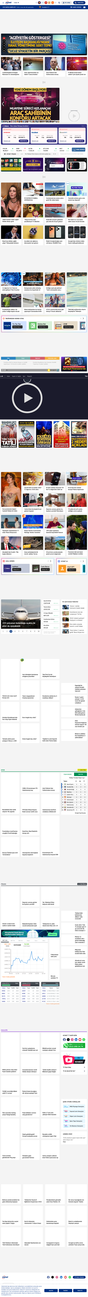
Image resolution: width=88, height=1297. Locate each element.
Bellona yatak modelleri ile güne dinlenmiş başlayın (10, 1201)
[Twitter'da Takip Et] (68, 1039)
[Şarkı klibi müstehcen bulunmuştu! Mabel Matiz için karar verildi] (47, 121)
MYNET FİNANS (11, 154)
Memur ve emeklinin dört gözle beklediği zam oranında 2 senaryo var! (80, 940)
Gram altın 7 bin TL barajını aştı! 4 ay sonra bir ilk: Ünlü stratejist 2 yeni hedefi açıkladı (80, 929)
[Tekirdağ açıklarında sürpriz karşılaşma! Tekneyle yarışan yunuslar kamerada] (77, 289)
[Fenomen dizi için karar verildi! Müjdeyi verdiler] (77, 532)
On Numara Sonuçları (76, 1126)
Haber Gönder (80, 1277)
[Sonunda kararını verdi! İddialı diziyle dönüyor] (30, 1061)
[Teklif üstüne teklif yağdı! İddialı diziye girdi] (11, 200)
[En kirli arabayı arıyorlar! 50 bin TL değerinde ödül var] (55, 478)
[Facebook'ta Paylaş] (72, 1143)
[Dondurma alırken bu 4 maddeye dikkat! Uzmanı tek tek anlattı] (50, 687)
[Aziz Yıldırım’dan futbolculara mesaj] (50, 779)
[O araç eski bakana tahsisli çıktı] (56, 121)
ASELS (43, 993)
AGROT (24, 991)
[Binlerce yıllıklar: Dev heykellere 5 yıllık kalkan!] (67, 735)
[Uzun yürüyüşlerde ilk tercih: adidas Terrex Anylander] (33, 543)
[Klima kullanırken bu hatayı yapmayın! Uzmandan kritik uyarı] (33, 300)
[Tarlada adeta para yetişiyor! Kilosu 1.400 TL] (10, 730)
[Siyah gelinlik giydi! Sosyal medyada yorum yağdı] (30, 1125)
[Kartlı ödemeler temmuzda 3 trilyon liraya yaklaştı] (33, 1212)
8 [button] (30, 631)
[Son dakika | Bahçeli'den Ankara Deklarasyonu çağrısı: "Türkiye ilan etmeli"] (49, 121)
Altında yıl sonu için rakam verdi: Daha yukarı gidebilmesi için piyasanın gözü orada (80, 965)
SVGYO (24, 996)
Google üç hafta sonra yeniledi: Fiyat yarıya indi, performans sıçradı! (76, 1245)
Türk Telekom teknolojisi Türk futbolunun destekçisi (10, 1244)
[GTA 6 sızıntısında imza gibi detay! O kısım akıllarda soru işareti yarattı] (55, 300)
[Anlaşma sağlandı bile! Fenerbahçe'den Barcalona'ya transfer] (39, 121)
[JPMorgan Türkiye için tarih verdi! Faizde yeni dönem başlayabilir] (23, 121)
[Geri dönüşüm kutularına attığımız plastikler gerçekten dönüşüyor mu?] (30, 665)
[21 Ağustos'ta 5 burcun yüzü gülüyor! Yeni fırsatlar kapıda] (11, 279)
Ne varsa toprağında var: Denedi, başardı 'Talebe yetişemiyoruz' (76, 1202)
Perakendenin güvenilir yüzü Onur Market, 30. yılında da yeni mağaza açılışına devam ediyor (53, 1202)
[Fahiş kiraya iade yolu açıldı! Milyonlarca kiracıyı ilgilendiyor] (54, 945)
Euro (36, 940)
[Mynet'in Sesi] (33, 164)
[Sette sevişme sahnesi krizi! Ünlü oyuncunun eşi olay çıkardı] (50, 1147)
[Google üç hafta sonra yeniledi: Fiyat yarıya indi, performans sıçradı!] (77, 1234)
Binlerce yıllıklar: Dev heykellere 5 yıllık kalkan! (80, 735)
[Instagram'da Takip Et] (72, 1039)
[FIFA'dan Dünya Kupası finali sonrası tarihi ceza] (15, 121)
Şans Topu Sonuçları (76, 1121)
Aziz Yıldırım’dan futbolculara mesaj (25, 7)
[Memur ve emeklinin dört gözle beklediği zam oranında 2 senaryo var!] (67, 939)
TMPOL (4, 999)
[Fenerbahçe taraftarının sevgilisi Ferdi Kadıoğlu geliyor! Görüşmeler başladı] (10, 822)
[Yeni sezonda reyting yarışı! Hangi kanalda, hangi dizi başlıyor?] (10, 1104)
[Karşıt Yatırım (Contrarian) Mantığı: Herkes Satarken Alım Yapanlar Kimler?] (33, 521)
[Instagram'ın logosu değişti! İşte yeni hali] (55, 1234)
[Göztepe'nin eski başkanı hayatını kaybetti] (30, 843)
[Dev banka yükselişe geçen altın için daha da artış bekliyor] (21, 121)
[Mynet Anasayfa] (9, 2)
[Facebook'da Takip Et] (64, 1039)
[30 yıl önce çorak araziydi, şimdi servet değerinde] (55, 543)
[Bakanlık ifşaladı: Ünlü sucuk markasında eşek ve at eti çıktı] (33, 121)
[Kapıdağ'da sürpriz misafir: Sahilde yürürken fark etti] (67, 688)
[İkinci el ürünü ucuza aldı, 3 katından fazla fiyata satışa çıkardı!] (30, 104)
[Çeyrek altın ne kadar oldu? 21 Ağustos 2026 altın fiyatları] (33, 478)
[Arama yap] (59, 3)
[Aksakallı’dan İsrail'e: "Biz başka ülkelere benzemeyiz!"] (11, 543)
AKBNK (44, 996)
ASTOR (44, 999)
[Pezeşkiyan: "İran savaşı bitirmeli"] (25, 121)
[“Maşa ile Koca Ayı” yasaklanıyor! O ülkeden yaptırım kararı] (33, 210)
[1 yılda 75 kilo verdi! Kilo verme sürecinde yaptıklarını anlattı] (35, 121)
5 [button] (18, 631)
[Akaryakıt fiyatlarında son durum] (33, 1234)
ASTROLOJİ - (57, 163)
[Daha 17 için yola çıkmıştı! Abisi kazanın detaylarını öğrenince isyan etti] (50, 1093)
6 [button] (22, 631)
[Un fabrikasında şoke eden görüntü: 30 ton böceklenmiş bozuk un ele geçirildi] (8, 121)
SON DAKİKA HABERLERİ (9, 7)
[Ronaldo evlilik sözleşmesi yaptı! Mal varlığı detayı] (50, 1125)
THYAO (44, 991)
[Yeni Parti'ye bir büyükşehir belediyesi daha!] (50, 665)
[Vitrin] (42, 2)
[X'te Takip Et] (52, 1277)
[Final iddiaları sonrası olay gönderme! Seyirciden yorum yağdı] (30, 1104)
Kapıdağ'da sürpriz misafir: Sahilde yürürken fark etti (80, 688)
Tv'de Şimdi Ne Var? (69, 1071)
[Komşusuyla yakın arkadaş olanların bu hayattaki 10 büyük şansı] (33, 279)
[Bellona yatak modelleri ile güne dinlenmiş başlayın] (11, 1191)
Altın (44, 940)
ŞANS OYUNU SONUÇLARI (71, 1102)
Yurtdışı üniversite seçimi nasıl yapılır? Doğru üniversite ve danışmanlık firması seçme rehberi (10, 1224)
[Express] (49, 2)
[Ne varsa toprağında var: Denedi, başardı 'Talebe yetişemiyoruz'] (77, 1191)
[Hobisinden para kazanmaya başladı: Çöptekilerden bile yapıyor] (55, 1212)
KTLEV (43, 1001)
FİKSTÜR (80, 774)
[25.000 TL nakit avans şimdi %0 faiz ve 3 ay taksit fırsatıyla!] (17, 121)
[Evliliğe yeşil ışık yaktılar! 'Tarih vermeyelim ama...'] (55, 279)
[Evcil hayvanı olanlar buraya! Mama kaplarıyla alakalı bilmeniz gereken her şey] (77, 478)
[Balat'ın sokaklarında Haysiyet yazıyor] (77, 1212)
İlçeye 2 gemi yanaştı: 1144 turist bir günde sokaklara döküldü (80, 701)
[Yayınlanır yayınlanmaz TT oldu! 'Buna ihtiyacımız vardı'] (11, 521)
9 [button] (34, 631)
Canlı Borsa (83, 884)
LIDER (23, 999)
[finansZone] (74, 364)
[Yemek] (46, 2)
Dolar (28, 940)
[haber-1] (9, 434)
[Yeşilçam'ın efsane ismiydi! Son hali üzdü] (53, 121)
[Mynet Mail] (84, 7)
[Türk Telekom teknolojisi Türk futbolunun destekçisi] (11, 1234)
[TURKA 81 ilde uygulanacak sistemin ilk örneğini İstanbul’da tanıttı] (10, 121)
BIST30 (21, 940)
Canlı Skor (83, 770)
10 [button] (38, 631)
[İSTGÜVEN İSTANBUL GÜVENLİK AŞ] (33, 189)
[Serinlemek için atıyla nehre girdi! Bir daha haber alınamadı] (55, 189)
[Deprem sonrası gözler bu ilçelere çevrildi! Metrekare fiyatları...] (55, 500)
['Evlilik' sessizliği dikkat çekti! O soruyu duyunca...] (10, 1082)
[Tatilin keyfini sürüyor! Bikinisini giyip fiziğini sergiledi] (50, 1061)
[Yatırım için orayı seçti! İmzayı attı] (10, 676)
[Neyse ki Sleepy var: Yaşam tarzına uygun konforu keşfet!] (29, 121)
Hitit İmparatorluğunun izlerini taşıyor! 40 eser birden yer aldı (81, 724)
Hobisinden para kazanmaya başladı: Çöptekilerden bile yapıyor (54, 1223)
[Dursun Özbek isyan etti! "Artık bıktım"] (45, 121)
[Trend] (39, 2)
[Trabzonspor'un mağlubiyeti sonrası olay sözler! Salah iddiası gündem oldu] (51, 121)
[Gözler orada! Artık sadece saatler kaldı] (10, 904)
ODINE (23, 993)
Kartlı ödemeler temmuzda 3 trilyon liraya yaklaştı (32, 1223)
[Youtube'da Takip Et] (79, 1039)
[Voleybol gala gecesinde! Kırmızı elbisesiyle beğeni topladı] (30, 1147)
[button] (3, 2)
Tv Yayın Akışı (67, 1067)
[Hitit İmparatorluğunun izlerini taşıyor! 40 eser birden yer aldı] (67, 723)
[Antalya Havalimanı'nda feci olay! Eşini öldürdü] (10, 708)
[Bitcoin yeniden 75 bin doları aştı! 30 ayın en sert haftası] (54, 967)
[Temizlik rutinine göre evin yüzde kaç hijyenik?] (77, 189)
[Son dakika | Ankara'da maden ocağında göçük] (6, 121)
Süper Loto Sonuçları (76, 1116)
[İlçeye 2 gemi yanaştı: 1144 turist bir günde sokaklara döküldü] (67, 700)
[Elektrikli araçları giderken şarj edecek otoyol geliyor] (55, 210)
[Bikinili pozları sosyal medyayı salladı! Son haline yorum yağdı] (50, 1039)
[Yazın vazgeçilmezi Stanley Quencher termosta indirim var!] (30, 687)
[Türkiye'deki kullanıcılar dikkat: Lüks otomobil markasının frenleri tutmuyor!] (67, 916)
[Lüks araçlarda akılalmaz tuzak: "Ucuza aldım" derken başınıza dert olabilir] (19, 121)
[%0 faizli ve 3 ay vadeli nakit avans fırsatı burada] (77, 210)
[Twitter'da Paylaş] (76, 1143)
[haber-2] (26, 434)
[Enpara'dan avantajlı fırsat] (31, 121)
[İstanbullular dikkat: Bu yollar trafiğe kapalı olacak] (11, 300)
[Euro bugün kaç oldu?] (30, 708)
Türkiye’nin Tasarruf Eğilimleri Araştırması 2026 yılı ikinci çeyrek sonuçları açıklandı (33, 1202)
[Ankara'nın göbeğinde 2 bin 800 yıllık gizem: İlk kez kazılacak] (67, 712)
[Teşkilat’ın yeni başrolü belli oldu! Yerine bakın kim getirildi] (50, 719)
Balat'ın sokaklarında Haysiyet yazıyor (75, 1222)
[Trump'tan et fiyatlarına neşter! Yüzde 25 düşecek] (27, 121)
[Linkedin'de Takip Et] (76, 1039)
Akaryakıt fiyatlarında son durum (32, 1244)
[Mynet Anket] (52, 2)
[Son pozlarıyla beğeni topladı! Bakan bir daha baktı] (11, 489)
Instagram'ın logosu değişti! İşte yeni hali (52, 1244)
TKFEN (23, 1001)
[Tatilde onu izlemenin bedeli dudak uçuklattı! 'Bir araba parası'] (37, 121)
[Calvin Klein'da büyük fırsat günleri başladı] (33, 500)
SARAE (3, 1001)
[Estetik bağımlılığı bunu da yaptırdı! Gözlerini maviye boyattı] (58, 121)
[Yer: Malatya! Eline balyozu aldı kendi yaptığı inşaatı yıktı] (55, 121)
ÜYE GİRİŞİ (67, 2)
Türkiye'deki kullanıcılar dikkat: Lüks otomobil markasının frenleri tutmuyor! (79, 918)
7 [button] (26, 631)
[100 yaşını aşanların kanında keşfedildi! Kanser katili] (55, 521)
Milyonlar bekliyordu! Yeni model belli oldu (80, 951)
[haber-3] (44, 434)
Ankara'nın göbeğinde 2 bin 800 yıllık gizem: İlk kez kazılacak (80, 712)
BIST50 (13, 940)
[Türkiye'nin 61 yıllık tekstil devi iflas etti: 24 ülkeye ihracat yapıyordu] (50, 915)
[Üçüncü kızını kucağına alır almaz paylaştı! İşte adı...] (30, 1082)
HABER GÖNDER (77, 7)
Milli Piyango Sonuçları (77, 1106)
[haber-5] (79, 434)
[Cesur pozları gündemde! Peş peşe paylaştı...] (10, 1136)
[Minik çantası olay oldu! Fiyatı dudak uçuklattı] (10, 1050)
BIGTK (3, 996)
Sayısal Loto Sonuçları (77, 1111)
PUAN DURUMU (68, 774)
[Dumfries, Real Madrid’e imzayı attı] (30, 822)
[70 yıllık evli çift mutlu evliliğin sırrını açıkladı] (77, 500)
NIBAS (3, 993)
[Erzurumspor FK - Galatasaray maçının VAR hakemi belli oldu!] (50, 833)
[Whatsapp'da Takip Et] (83, 1039)
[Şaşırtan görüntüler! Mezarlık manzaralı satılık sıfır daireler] (43, 121)
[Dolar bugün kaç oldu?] (30, 730)
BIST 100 (7, 944)
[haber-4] (61, 434)
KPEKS (3, 991)
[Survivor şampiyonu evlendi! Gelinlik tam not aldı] (30, 1039)
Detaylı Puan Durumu (80, 813)
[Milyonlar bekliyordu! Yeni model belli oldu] (67, 951)
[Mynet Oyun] (11, 164)
